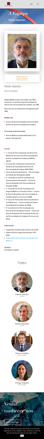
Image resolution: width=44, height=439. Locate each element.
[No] (41, 432)
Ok (22, 436)
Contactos (12, 422)
